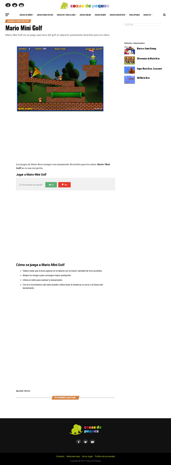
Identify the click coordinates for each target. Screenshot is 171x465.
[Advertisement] (65, 137)
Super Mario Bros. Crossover (149, 68)
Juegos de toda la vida (66, 14)
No (66, 185)
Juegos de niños (26, 14)
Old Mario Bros (143, 77)
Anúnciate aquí (73, 456)
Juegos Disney (100, 14)
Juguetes (147, 14)
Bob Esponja (134, 14)
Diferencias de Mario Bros (148, 58)
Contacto (60, 456)
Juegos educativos (117, 14)
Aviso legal (87, 456)
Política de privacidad (105, 456)
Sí (52, 185)
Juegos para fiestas (45, 14)
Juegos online (85, 14)
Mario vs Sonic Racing (146, 48)
